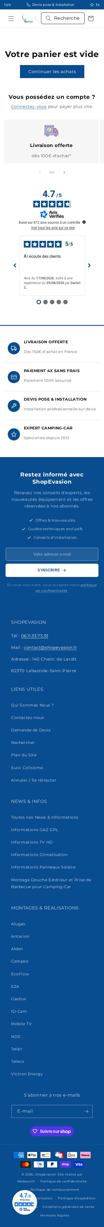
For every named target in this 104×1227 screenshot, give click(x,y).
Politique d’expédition (76, 1198)
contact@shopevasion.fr (50, 647)
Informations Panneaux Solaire (43, 867)
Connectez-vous (29, 106)
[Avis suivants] (89, 265)
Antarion (20, 936)
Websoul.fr (26, 1181)
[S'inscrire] (86, 1111)
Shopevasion (46, 1174)
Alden (17, 948)
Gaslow (18, 998)
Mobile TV (21, 1023)
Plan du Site (23, 754)
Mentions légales (54, 1215)
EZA (15, 986)
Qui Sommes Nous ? (32, 705)
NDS (16, 1036)
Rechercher (23, 742)
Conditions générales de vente (68, 1207)
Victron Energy (27, 1073)
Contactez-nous (27, 717)
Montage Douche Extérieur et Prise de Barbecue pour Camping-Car (51, 883)
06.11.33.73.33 (34, 635)
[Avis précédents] (15, 265)
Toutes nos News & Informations (44, 817)
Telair (16, 1048)
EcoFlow (20, 973)
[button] (11, 18)
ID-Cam (19, 1011)
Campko (20, 961)
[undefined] (84, 222)
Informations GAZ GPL (34, 829)
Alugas (18, 923)
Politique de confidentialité (63, 1181)
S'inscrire (48, 570)
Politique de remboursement (54, 1190)
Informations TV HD (32, 842)
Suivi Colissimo (27, 767)
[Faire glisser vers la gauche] (40, 172)
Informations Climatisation (39, 854)
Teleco (17, 1061)
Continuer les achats (52, 71)
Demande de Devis (31, 730)
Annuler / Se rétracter (33, 780)
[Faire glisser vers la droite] (64, 172)
